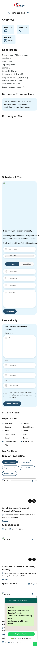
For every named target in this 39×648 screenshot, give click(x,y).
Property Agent (9, 473)
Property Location (10, 468)
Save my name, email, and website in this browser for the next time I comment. (21, 394)
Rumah (7, 438)
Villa (6, 445)
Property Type (24, 462)
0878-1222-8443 (18, 13)
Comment (9, 333)
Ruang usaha (10, 434)
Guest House (28, 427)
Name (7, 361)
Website (8, 381)
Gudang (8, 427)
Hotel (7, 431)
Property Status (27, 468)
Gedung (26, 423)
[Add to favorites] (30, 501)
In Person (12, 264)
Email (7, 371)
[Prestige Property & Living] (19, 5)
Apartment (9, 423)
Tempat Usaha (10, 441)
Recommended (9, 462)
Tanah (25, 438)
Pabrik (25, 431)
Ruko (25, 434)
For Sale (7, 481)
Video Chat (27, 264)
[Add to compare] (34, 501)
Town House (28, 441)
